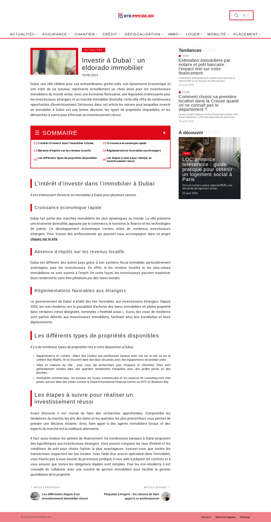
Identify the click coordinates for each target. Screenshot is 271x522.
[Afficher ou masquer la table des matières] (121, 133)
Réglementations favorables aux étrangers (134, 150)
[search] (236, 15)
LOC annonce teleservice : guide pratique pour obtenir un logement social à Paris (207, 169)
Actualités (93, 50)
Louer (186, 92)
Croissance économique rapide (126, 143)
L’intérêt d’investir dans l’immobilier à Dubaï (66, 143)
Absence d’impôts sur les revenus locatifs (64, 150)
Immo (185, 56)
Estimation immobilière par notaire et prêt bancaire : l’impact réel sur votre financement (204, 66)
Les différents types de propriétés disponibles (67, 157)
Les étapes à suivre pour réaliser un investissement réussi (129, 159)
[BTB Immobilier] (135, 15)
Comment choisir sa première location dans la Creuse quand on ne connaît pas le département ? (209, 103)
